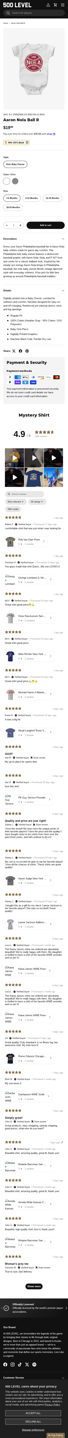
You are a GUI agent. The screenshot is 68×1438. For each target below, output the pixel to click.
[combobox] (34, 13)
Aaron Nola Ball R (18, 23)
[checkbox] (13, 509)
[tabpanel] (34, 892)
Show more (34, 1286)
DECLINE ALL (33, 1421)
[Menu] (62, 5)
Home (5, 23)
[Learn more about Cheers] (16, 142)
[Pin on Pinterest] (27, 351)
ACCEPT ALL (33, 1413)
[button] (55, 5)
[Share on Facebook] (20, 351)
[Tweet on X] (14, 351)
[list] (34, 69)
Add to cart (45, 225)
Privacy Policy (52, 1404)
